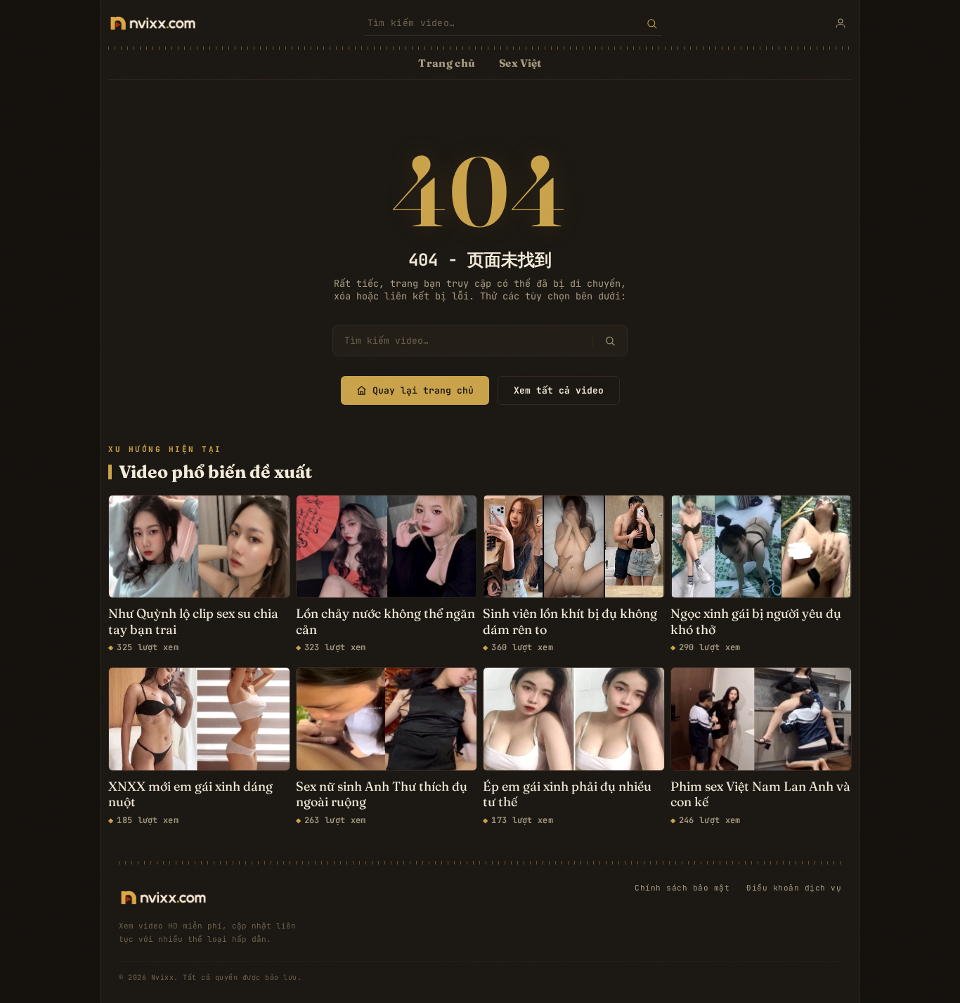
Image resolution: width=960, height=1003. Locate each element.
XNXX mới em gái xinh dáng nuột (190, 794)
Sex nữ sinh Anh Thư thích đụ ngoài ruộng (381, 794)
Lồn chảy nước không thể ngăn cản (385, 622)
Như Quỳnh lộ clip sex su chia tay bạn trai (193, 622)
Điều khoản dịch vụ (793, 888)
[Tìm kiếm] (652, 23)
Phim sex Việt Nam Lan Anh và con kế (760, 794)
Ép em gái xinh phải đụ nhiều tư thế (567, 794)
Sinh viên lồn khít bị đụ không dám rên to (570, 622)
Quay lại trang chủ (423, 390)
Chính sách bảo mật (682, 888)
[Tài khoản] (840, 23)
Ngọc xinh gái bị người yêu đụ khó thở (755, 622)
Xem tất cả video (559, 390)
